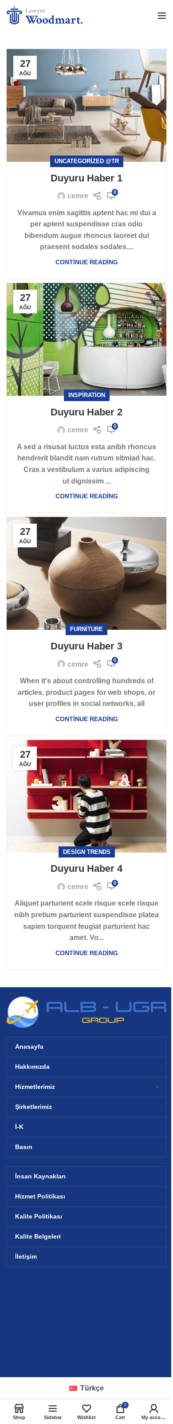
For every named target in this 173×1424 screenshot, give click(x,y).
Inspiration (86, 395)
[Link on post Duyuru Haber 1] (86, 105)
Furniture (86, 629)
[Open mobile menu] (162, 16)
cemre (77, 196)
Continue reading (86, 262)
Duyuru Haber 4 (86, 868)
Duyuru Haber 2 (86, 412)
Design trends (86, 852)
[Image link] (86, 1011)
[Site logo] (46, 15)
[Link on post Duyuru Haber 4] (86, 796)
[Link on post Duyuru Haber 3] (86, 573)
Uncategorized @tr (87, 161)
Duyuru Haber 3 (86, 646)
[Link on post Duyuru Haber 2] (86, 339)
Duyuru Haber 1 (86, 178)
